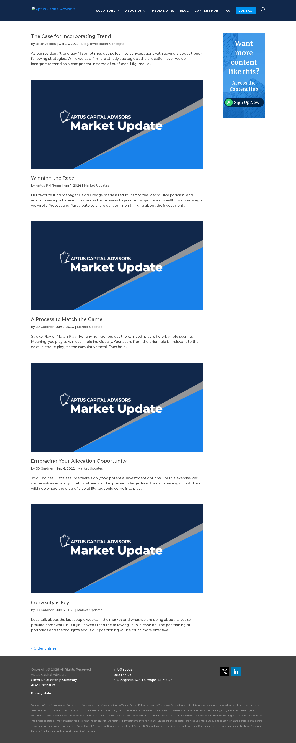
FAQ (227, 10)
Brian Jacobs (46, 44)
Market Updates (96, 185)
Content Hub (206, 10)
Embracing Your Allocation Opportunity (79, 461)
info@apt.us (122, 669)
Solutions (105, 10)
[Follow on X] (224, 671)
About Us (133, 10)
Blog (184, 10)
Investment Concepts (107, 44)
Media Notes (163, 10)
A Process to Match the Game (66, 319)
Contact (246, 10)
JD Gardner (45, 327)
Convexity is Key (50, 602)
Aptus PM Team (48, 185)
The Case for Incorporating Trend (71, 36)
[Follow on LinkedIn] (236, 671)
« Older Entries (44, 648)
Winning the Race (52, 178)
